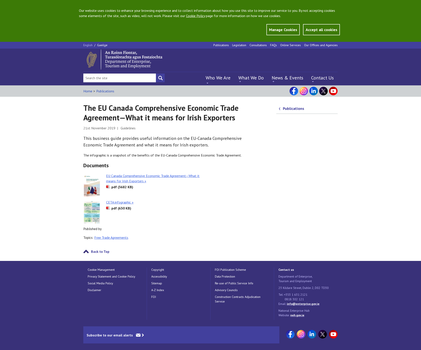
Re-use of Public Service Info (234, 283)
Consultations (258, 45)
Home (87, 91)
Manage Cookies (283, 29)
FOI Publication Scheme (230, 270)
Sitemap (156, 283)
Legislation (239, 45)
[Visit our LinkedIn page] (313, 91)
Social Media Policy (100, 283)
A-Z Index (157, 290)
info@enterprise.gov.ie (303, 304)
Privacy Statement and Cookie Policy (111, 276)
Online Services (290, 45)
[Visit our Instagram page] (303, 91)
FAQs (273, 45)
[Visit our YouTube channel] (333, 91)
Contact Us (322, 78)
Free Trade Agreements (111, 237)
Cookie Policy (195, 16)
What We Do (251, 78)
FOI (153, 297)
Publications (221, 45)
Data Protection (225, 276)
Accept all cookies (321, 29)
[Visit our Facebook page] (293, 91)
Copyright (157, 270)
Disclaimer (94, 290)
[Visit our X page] (323, 91)
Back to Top (100, 251)
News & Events (287, 78)
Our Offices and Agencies (321, 45)
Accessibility (159, 276)
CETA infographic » (120, 202)
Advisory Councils (226, 290)
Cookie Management (101, 270)
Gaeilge (102, 45)
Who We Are (218, 78)
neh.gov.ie (297, 315)
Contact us (286, 270)
